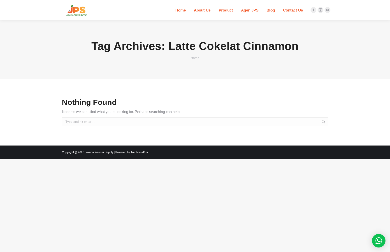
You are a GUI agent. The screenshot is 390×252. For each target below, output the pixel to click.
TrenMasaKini (139, 152)
